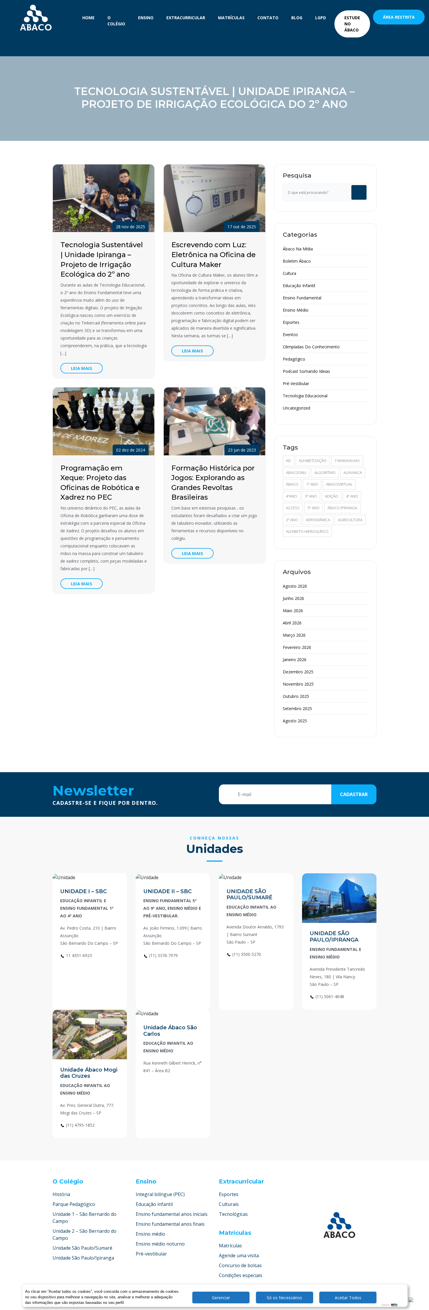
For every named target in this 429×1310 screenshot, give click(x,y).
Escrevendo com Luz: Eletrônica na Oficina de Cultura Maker (213, 254)
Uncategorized (296, 408)
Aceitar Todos (348, 1297)
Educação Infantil (299, 285)
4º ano (352, 496)
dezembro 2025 (298, 672)
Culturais (229, 1204)
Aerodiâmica (318, 519)
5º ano (314, 507)
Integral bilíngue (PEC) (160, 1194)
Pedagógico (294, 359)
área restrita (399, 17)
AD (288, 460)
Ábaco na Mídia (298, 249)
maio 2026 (293, 610)
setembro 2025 (297, 708)
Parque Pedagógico (74, 1204)
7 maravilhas (347, 460)
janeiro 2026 (294, 659)
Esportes (291, 322)
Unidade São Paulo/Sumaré (82, 1248)
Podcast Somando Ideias (306, 371)
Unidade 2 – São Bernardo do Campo (84, 1234)
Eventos (290, 334)
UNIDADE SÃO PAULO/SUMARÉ (249, 894)
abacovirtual (339, 484)
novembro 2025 (298, 684)
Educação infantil (154, 1204)
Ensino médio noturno (160, 1244)
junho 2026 (293, 598)
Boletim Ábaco (297, 261)
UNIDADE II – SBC (167, 891)
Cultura (289, 273)
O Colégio (116, 21)
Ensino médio (150, 1234)
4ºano (291, 496)
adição (331, 496)
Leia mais (81, 368)
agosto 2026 (295, 586)
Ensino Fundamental (302, 298)
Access (293, 507)
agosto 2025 (295, 721)
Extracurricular (185, 17)
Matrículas (231, 17)
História (61, 1194)
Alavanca (352, 472)
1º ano (312, 484)
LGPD (320, 17)
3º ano (311, 496)
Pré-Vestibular (296, 383)
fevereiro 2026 (297, 647)
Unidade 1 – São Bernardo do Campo (84, 1217)
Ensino (146, 17)
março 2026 (294, 635)
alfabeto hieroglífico (307, 531)
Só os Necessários (284, 1297)
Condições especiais (240, 1275)
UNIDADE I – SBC (83, 891)
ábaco (292, 484)
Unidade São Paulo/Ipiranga (83, 1258)
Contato (267, 17)
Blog (296, 17)
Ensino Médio (295, 310)
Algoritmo (325, 472)
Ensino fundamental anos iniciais (171, 1214)
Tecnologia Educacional (305, 395)
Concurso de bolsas (240, 1265)
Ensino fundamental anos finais (170, 1224)
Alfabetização (313, 460)
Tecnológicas (233, 1214)
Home (88, 17)
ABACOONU (296, 472)
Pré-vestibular (151, 1254)
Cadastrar (354, 794)
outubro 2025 (296, 696)
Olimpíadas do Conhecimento (311, 347)
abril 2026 (292, 623)
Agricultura (350, 519)
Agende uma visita (239, 1255)
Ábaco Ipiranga (342, 507)
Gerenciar (221, 1297)
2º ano (292, 519)
